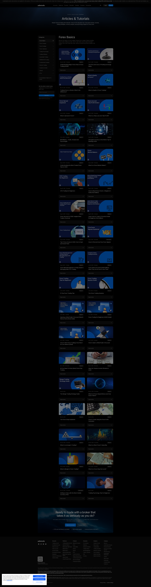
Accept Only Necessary (39, 579)
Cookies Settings (39, 582)
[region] (24, 579)
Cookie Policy (9, 580)
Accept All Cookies (39, 576)
